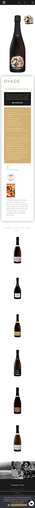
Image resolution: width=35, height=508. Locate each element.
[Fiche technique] (7, 167)
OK (9, 505)
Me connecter (17, 103)
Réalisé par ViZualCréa (17, 489)
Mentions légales (19, 494)
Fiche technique (12, 169)
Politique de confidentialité (19, 505)
